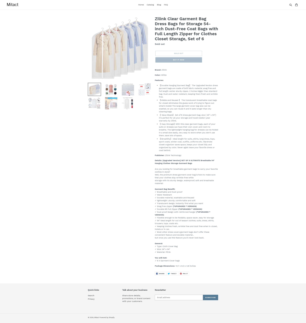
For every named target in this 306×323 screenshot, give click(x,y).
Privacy (91, 299)
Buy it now (178, 60)
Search (91, 295)
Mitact (96, 317)
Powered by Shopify (107, 317)
